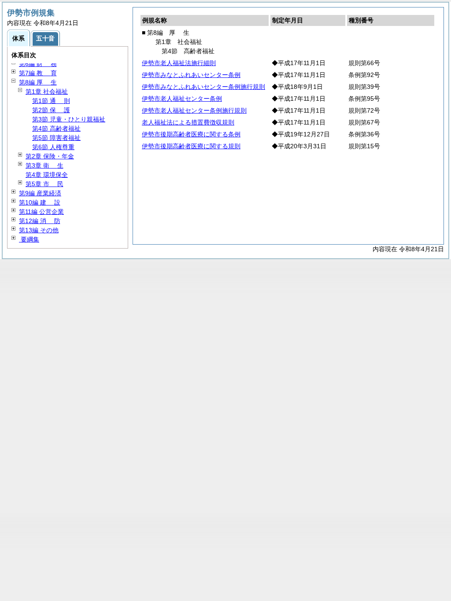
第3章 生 (44, 165)
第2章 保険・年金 (50, 156)
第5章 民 (44, 183)
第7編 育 (38, 73)
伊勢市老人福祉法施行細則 (179, 62)
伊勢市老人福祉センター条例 (182, 98)
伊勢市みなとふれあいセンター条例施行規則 (203, 86)
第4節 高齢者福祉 (56, 128)
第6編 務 (38, 63)
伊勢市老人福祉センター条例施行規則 (194, 110)
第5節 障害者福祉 (56, 137)
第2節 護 (51, 110)
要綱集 (29, 239)
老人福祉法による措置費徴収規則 (188, 122)
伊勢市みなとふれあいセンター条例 (191, 74)
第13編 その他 (39, 230)
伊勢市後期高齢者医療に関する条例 (191, 134)
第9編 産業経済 (40, 193)
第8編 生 (38, 82)
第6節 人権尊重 (53, 146)
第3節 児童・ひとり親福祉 (68, 119)
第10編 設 (39, 202)
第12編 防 (39, 220)
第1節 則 (51, 100)
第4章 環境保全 (47, 174)
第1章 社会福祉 (47, 91)
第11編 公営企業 (41, 211)
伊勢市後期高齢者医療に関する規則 (191, 146)
